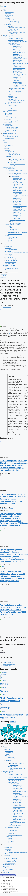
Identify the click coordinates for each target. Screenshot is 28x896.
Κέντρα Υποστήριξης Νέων (14, 91)
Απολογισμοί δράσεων (13, 21)
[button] (8, 875)
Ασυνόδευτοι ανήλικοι (13, 43)
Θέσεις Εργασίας (7, 307)
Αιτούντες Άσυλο (12, 99)
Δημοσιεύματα (8, 122)
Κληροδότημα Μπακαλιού (14, 23)
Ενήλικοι (10, 839)
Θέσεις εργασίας (9, 138)
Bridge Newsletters (12, 117)
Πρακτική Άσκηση (12, 110)
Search (1, 272)
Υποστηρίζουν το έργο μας (9, 133)
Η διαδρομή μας (9, 13)
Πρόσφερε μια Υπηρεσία (11, 128)
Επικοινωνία (6, 872)
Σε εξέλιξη (10, 26)
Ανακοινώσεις (8, 114)
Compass (10, 108)
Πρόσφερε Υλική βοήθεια (11, 127)
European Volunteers (10, 131)
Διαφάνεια (7, 18)
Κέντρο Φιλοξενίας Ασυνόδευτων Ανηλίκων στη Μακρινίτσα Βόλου (20, 58)
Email (1, 650)
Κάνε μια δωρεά (9, 125)
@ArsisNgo (5, 708)
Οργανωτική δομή (9, 15)
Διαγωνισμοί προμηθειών (11, 136)
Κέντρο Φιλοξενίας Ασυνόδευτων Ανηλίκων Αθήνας (19, 48)
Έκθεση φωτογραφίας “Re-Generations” (18, 121)
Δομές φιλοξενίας (14, 783)
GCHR (11, 89)
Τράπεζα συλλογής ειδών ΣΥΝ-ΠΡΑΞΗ (17, 100)
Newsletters (8, 116)
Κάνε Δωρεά (6, 870)
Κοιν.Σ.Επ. (10, 96)
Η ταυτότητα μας (9, 12)
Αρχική (4, 9)
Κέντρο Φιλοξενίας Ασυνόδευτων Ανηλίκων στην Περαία (20, 63)
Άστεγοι (10, 94)
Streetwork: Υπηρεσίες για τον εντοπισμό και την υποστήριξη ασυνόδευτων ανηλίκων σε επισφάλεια (17, 40)
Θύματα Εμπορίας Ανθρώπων (15, 102)
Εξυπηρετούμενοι (12, 105)
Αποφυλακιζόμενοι (12, 97)
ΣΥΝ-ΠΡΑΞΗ (11, 833)
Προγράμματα (8, 24)
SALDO (13, 722)
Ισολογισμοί (11, 19)
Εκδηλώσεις (8, 119)
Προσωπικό (11, 107)
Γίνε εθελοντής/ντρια (10, 130)
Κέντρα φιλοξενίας (15, 44)
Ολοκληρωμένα (12, 30)
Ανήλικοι (10, 838)
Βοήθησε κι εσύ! (7, 124)
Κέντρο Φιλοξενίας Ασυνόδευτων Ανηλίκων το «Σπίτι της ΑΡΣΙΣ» (20, 74)
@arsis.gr (4, 684)
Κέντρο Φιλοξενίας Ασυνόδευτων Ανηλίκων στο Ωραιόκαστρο (20, 85)
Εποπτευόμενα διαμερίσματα (17, 88)
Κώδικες (7, 16)
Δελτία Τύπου (8, 113)
